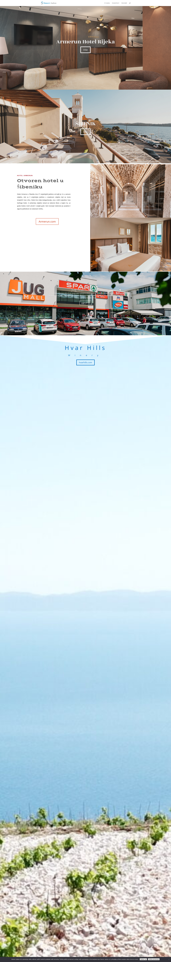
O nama (107, 3)
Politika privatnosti (154, 959)
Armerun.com (47, 221)
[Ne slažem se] (169, 959)
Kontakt (124, 3)
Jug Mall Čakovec (85, 289)
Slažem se (143, 959)
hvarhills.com (85, 362)
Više (85, 49)
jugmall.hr (85, 303)
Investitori (115, 3)
